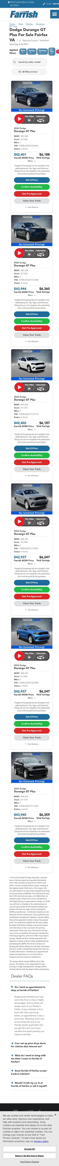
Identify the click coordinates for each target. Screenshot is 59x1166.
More (30, 161)
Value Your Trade (32, 201)
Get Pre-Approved (32, 194)
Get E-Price (32, 180)
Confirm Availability (31, 187)
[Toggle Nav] (54, 14)
